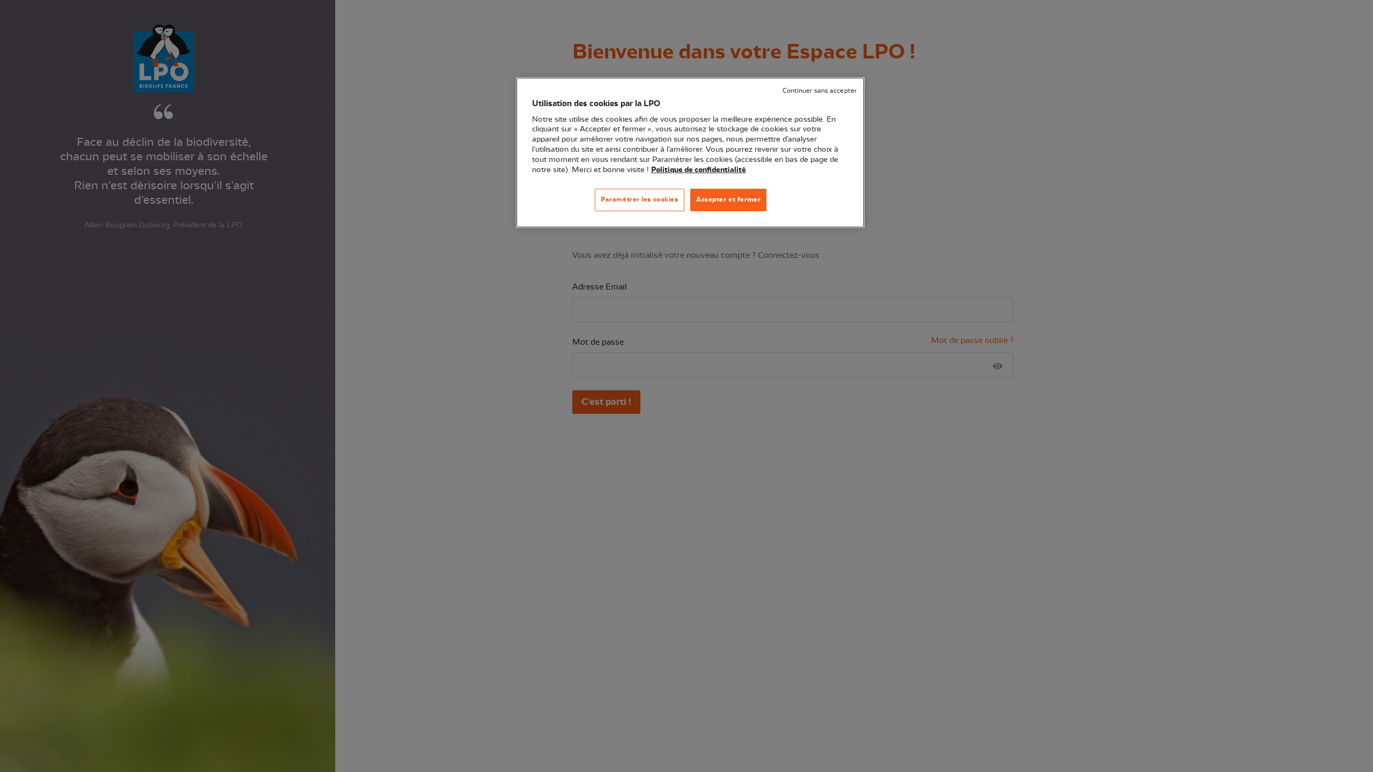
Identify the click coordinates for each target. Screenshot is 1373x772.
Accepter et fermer (728, 199)
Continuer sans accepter (820, 90)
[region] (690, 152)
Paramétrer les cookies (639, 199)
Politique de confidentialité (698, 170)
